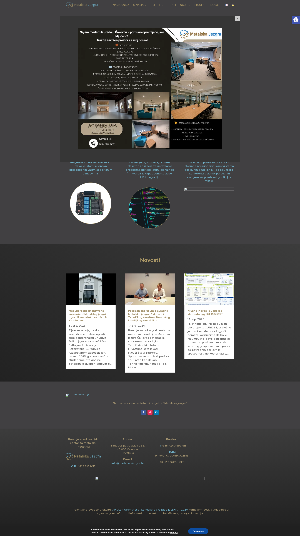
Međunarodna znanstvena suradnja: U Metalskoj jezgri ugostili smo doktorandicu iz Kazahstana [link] (88, 315)
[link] (296, 20)
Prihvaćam (198, 531)
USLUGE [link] (156, 5)
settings (174, 532)
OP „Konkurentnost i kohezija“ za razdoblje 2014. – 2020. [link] (150, 509)
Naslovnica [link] (121, 5)
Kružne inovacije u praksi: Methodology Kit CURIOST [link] (205, 312)
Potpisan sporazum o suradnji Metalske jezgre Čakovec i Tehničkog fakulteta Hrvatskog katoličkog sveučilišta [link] (149, 315)
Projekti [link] (200, 5)
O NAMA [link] (138, 5)
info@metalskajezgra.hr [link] (127, 463)
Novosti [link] (216, 5)
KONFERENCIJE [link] (177, 5)
